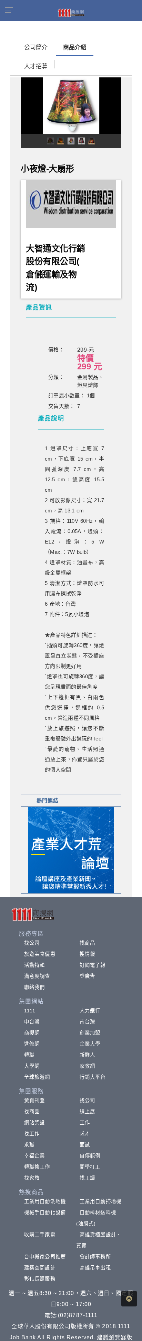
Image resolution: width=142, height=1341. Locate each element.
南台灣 (87, 1021)
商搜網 (32, 1033)
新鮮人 (87, 1055)
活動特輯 (34, 965)
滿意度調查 (37, 976)
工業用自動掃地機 (100, 1201)
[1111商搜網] (71, 12)
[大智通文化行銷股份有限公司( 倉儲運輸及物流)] (71, 203)
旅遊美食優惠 (39, 954)
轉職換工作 (37, 1167)
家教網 (87, 1066)
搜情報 (87, 954)
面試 (85, 1145)
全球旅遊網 (37, 1077)
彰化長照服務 (39, 1279)
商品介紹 (75, 47)
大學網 (32, 1066)
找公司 (32, 943)
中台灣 (32, 1021)
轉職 (29, 1055)
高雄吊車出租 (95, 1268)
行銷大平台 (93, 1077)
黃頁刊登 (34, 1100)
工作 (85, 1122)
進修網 (32, 1044)
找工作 (32, 1133)
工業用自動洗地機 (45, 1201)
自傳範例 (90, 1156)
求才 (85, 1133)
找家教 (32, 1178)
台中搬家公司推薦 (45, 1256)
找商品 (87, 943)
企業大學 (90, 1044)
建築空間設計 (39, 1268)
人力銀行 (90, 1010)
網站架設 (34, 1122)
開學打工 (90, 1167)
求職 (29, 1145)
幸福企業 (34, 1156)
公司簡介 (36, 47)
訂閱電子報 (93, 965)
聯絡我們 (34, 987)
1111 (30, 1010)
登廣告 (87, 976)
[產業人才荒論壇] (71, 849)
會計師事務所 (95, 1256)
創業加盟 (90, 1033)
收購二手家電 (39, 1234)
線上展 (87, 1111)
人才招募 (36, 66)
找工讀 (87, 1178)
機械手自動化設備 (45, 1212)
